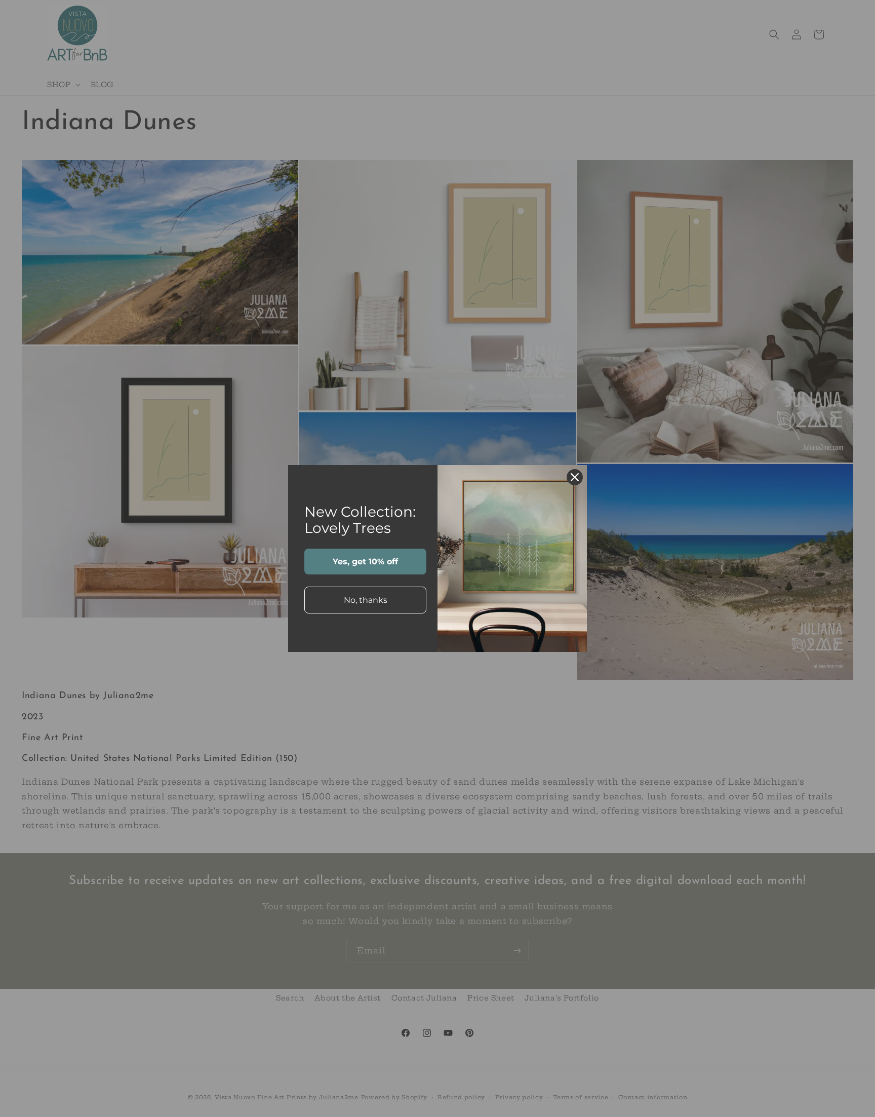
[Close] (575, 477)
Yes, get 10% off (365, 561)
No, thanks (365, 600)
